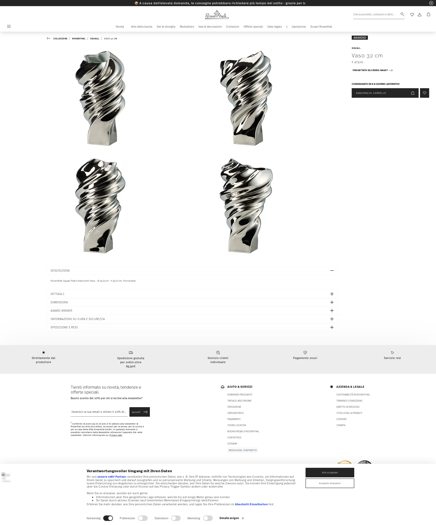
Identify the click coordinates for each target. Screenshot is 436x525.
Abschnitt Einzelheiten (251, 504)
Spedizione (234, 406)
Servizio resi (392, 358)
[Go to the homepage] (217, 14)
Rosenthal (78, 38)
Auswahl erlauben (330, 483)
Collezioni (60, 38)
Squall (94, 38)
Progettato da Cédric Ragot (371, 70)
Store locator (236, 425)
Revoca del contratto (243, 450)
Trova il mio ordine (239, 400)
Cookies (341, 419)
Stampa (340, 425)
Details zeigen (229, 518)
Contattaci (234, 437)
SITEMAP (232, 443)
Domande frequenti (239, 394)
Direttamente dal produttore (44, 360)
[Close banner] (431, 3)
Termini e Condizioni (349, 400)
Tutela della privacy (349, 412)
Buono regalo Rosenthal (243, 431)
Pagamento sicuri (305, 358)
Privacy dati (116, 435)
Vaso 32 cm (110, 38)
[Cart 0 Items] (428, 14)
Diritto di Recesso (348, 406)
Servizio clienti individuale (218, 360)
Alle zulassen (330, 472)
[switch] (143, 518)
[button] (118, 27)
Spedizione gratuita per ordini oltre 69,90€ (130, 362)
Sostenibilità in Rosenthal (353, 394)
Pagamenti (233, 419)
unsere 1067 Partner (111, 477)
